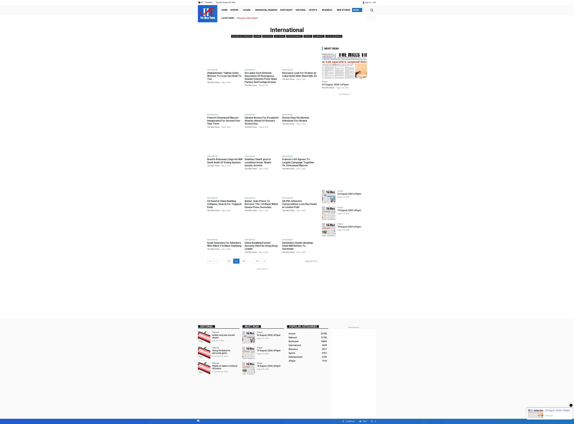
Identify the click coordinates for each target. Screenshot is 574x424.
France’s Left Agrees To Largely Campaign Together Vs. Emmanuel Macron (298, 162)
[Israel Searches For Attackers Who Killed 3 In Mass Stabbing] (224, 227)
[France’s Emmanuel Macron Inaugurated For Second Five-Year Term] (224, 101)
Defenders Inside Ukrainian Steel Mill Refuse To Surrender (297, 245)
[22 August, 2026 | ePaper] (328, 197)
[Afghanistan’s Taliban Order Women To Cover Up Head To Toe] (224, 57)
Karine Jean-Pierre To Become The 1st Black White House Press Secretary (261, 204)
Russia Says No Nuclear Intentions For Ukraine (295, 119)
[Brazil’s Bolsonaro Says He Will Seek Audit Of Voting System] (224, 143)
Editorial (279, 36)
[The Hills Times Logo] (208, 421)
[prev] (369, 18)
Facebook (350, 421)
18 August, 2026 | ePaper (247, 18)
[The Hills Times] (207, 13)
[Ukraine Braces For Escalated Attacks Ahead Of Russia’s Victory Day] (262, 101)
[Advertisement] (262, 291)
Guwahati (318, 36)
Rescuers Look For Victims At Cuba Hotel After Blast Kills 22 (299, 74)
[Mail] (360, 421)
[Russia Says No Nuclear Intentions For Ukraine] (299, 101)
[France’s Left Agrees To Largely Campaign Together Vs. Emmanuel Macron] (299, 143)
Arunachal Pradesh (241, 36)
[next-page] (264, 261)
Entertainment (294, 36)
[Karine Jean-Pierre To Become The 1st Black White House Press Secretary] (262, 185)
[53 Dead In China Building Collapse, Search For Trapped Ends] (224, 185)
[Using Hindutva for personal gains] (204, 353)
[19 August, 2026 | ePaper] (328, 213)
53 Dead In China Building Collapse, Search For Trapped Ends (224, 204)
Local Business (333, 36)
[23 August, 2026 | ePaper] (344, 66)
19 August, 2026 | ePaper (349, 210)
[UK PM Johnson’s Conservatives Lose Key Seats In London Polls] (299, 185)
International (212, 69)
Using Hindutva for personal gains (221, 351)
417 (257, 261)
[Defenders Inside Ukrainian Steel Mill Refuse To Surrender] (299, 227)
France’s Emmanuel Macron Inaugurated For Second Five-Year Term (224, 120)
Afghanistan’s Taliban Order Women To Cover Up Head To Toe (224, 76)
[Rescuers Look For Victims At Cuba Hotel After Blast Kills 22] (299, 57)
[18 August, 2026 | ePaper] (328, 229)
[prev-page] (209, 261)
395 (243, 261)
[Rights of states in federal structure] (204, 368)
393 (229, 261)
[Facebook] (343, 421)
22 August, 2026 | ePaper (349, 194)
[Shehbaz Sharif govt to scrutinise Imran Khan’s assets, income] (262, 143)
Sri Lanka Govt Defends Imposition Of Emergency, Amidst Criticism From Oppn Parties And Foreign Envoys (261, 77)
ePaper (308, 36)
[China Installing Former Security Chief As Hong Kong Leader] (262, 227)
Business (267, 36)
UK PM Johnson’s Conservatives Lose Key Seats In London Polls (299, 204)
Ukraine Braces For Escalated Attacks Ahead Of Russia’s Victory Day (261, 120)
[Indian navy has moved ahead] (204, 337)
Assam (257, 36)
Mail (365, 421)
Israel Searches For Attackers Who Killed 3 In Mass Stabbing (224, 244)
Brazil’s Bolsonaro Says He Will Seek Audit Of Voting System (224, 161)
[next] (374, 18)
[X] (372, 421)
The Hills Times (213, 82)
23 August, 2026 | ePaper (335, 84)
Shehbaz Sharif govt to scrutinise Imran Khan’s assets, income (258, 162)
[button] (371, 10)
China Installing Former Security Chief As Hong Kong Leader (261, 245)
